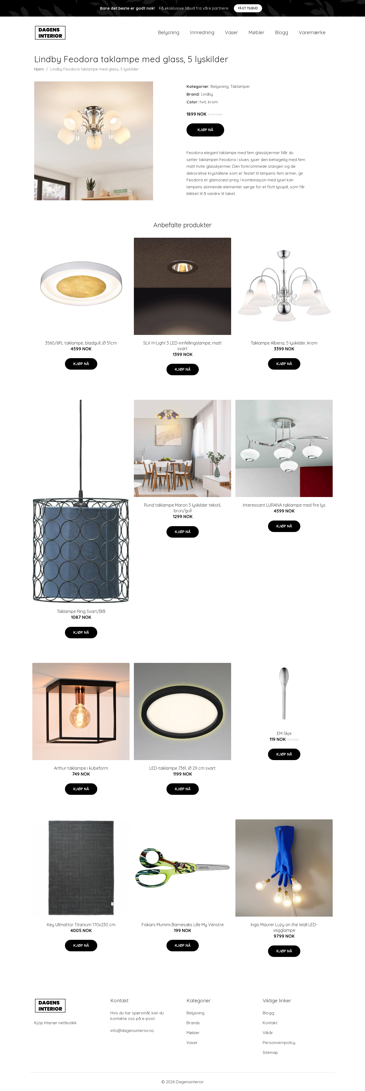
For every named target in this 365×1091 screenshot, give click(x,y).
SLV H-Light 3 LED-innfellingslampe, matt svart (182, 345)
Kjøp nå (205, 129)
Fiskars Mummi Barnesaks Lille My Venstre (183, 924)
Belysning (168, 32)
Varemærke (312, 32)
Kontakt (270, 1022)
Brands (193, 1022)
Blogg (281, 32)
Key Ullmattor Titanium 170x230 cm (81, 924)
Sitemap (270, 1052)
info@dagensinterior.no (132, 1030)
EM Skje (284, 733)
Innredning (202, 32)
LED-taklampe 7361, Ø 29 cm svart (182, 768)
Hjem (39, 69)
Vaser (231, 32)
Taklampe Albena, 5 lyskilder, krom (284, 343)
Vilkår (268, 1032)
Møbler (256, 32)
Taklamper (240, 86)
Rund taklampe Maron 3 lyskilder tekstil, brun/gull (182, 507)
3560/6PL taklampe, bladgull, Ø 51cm (81, 343)
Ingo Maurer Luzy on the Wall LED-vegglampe (284, 927)
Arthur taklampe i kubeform (81, 768)
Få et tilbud (248, 8)
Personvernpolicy (279, 1042)
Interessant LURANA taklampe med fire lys (284, 505)
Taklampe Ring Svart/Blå (81, 611)
